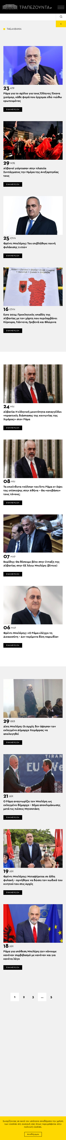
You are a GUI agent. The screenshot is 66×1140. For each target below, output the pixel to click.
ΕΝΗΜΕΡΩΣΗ (12, 109)
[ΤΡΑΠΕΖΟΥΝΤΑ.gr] (28, 7)
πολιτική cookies (32, 1127)
